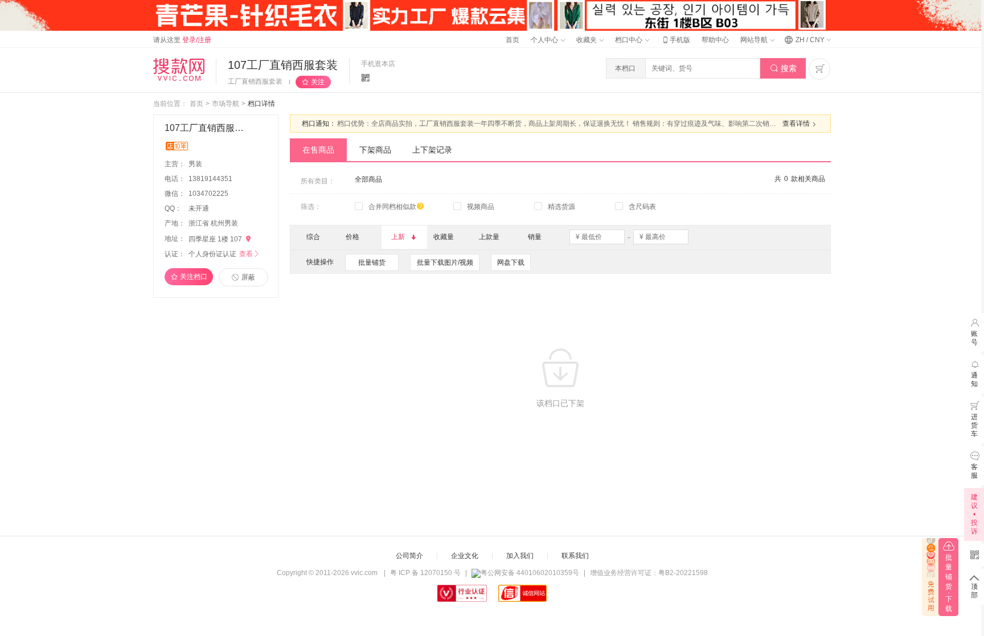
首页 (512, 40)
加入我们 (520, 556)
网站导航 (754, 40)
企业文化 (464, 556)
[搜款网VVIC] (178, 69)
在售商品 (318, 149)
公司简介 (409, 556)
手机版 (675, 40)
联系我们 (575, 556)
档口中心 (629, 40)
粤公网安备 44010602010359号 (530, 573)
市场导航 (225, 104)
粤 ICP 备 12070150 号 (425, 573)
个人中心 (545, 40)
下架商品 (375, 149)
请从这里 (182, 40)
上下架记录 (432, 149)
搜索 (783, 68)
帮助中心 (715, 40)
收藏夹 (587, 40)
